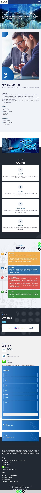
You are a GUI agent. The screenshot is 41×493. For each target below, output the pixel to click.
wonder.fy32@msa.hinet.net (10, 481)
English (34, 2)
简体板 (36, 2)
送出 (20, 414)
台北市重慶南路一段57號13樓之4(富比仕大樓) (14, 460)
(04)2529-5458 (10, 437)
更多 (4, 321)
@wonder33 (10, 362)
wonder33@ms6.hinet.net (14, 356)
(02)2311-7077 (11, 351)
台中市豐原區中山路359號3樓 (10, 475)
